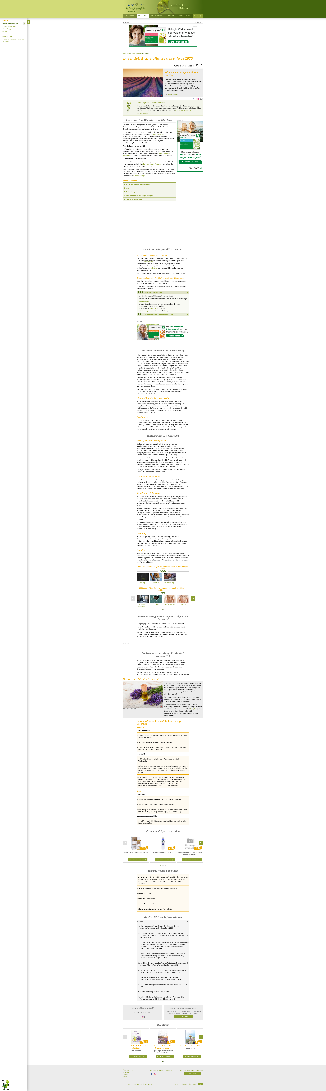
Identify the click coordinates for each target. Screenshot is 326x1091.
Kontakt (125, 1077)
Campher (193, 709)
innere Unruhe (158, 134)
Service (188, 15)
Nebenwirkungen (8, 36)
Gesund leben (170, 15)
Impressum (127, 1084)
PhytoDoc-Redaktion (173, 95)
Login (200, 1084)
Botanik (5, 31)
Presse (125, 1075)
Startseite (126, 53)
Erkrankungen (130, 15)
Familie (181, 15)
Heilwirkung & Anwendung (10, 24)
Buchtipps (6, 41)
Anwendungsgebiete (9, 29)
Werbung (126, 1072)
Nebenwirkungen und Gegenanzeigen (139, 196)
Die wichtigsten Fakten (9, 26)
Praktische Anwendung (134, 199)
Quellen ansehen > (144, 113)
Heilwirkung (6, 34)
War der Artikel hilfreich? (184, 66)
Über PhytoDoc (128, 1070)
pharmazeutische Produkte (151, 164)
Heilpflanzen (143, 15)
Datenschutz (138, 1084)
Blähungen (153, 308)
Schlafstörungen (144, 311)
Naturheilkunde (156, 15)
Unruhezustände (144, 301)
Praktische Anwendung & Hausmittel (13, 39)
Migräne (154, 268)
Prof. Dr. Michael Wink (183, 110)
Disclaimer (148, 1084)
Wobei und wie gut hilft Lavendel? (138, 184)
